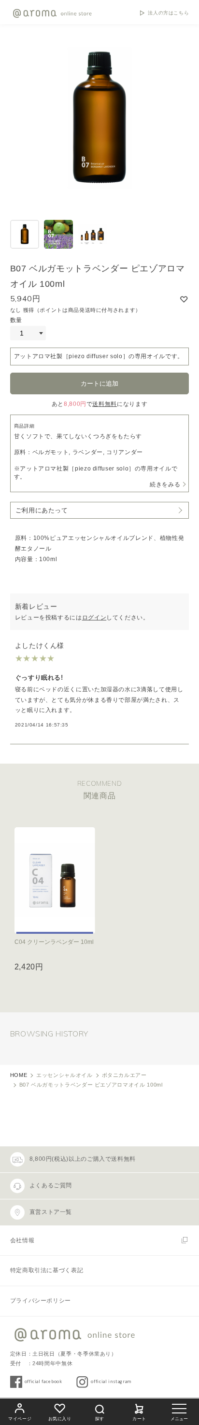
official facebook (43, 1381)
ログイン (94, 617)
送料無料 (104, 404)
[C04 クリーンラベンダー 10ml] (54, 880)
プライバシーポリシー (40, 1300)
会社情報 (22, 1240)
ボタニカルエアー (124, 1075)
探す (99, 1418)
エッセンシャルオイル (64, 1075)
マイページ (19, 1418)
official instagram (111, 1381)
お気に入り (59, 1418)
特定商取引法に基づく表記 (47, 1270)
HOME (19, 1075)
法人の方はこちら (168, 13)
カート (139, 1418)
